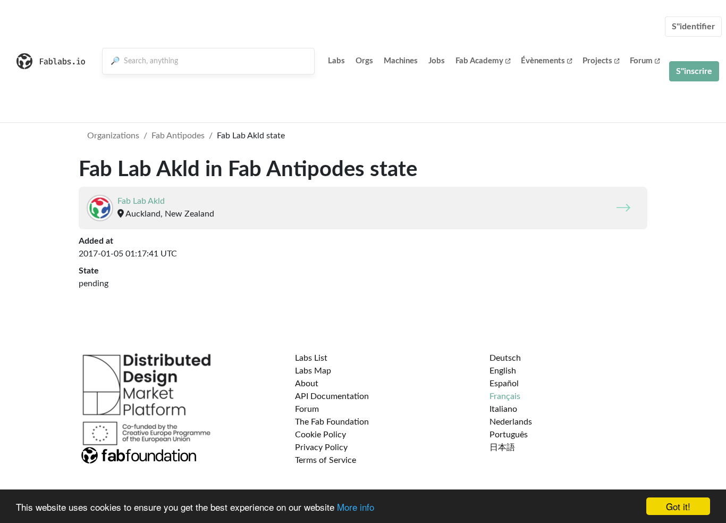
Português (508, 434)
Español (504, 383)
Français (504, 396)
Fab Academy (479, 61)
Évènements (543, 61)
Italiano (503, 409)
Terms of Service (325, 460)
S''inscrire (694, 71)
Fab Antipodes (178, 135)
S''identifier (693, 26)
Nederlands (510, 422)
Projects (597, 61)
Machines (401, 61)
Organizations (113, 135)
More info (355, 506)
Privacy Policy (321, 447)
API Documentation (332, 396)
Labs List (311, 358)
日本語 (502, 447)
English (502, 371)
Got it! (678, 506)
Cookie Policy (320, 434)
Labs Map (313, 371)
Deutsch (505, 358)
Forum (641, 61)
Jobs (436, 61)
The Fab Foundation (332, 422)
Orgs (364, 61)
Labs (336, 61)
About (306, 383)
